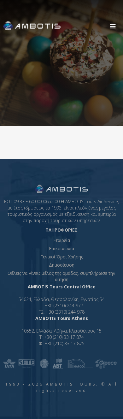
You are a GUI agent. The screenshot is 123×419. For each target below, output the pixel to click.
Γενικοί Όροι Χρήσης (61, 257)
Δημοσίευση (61, 265)
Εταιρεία (61, 240)
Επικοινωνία (61, 248)
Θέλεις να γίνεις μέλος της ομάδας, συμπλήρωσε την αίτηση (61, 276)
